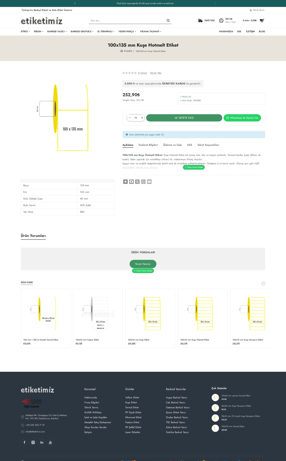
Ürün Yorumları (33, 235)
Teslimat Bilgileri (148, 145)
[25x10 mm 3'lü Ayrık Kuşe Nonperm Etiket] (215, 418)
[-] (129, 117)
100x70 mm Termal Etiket (232, 426)
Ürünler (129, 389)
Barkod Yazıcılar (176, 389)
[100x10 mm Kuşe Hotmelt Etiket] (202, 313)
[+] (142, 117)
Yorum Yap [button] (155, 73)
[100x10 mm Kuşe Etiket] (150, 313)
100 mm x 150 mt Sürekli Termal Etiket (40, 340)
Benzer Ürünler (27, 282)
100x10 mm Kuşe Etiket (138, 340)
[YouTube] (50, 442)
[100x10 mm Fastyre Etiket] (98, 313)
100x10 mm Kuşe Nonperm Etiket (248, 340)
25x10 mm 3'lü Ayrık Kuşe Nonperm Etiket (240, 416)
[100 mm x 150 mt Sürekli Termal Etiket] (45, 313)
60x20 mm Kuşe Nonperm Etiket (236, 406)
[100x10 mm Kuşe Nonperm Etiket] (255, 313)
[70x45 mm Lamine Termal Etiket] (215, 397)
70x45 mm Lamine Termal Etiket (235, 395)
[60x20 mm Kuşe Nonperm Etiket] (215, 408)
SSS (189, 145)
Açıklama (127, 145)
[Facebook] (24, 442)
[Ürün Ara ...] (168, 20)
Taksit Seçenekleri (208, 145)
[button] (215, 3)
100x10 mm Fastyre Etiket (87, 340)
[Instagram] (33, 442)
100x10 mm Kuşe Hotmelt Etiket (194, 340)
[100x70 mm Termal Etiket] (215, 428)
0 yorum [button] (142, 73)
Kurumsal (89, 389)
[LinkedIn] (41, 442)
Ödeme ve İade (172, 145)
